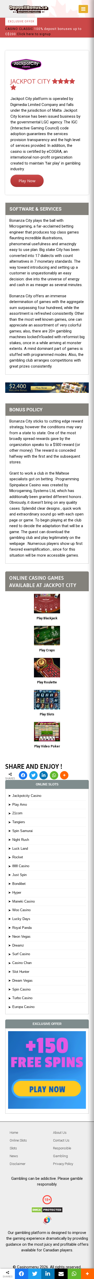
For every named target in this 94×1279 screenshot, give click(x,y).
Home (14, 1133)
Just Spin (19, 875)
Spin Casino (21, 989)
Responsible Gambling (62, 1152)
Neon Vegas (21, 936)
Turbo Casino (22, 998)
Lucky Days (21, 919)
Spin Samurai (22, 831)
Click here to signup (34, 34)
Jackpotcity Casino (26, 796)
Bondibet (19, 884)
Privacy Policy (63, 1164)
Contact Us (61, 1140)
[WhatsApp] (54, 775)
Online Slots (18, 1140)
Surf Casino (21, 954)
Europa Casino (23, 1007)
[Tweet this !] (33, 775)
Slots (13, 1148)
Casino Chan (22, 963)
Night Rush (20, 840)
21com (17, 813)
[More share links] (64, 775)
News (14, 1156)
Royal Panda (22, 928)
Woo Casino (21, 910)
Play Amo (19, 805)
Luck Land (20, 848)
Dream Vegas (22, 980)
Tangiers (18, 822)
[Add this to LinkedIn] (43, 775)
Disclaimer (18, 1164)
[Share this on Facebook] (23, 775)
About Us (60, 1133)
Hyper (16, 892)
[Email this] (61, 1274)
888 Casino (20, 866)
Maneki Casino (23, 901)
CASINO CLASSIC (19, 29)
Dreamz (18, 945)
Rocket (17, 857)
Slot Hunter (20, 972)
